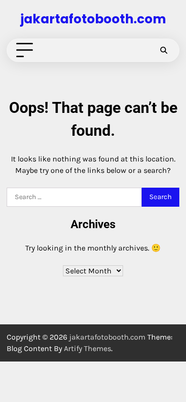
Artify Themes (87, 348)
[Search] (163, 50)
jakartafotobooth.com (93, 19)
